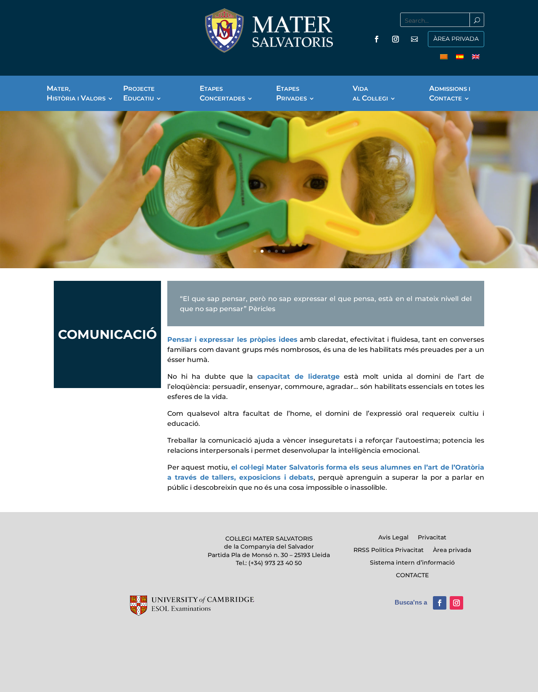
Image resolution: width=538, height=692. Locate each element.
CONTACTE (412, 575)
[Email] (414, 39)
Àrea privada (452, 550)
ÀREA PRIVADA (456, 38)
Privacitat (432, 537)
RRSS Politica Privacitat (388, 550)
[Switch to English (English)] (476, 56)
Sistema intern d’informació (412, 563)
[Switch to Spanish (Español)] (460, 56)
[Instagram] (395, 39)
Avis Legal (393, 537)
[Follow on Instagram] (456, 603)
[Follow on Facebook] (439, 603)
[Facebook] (376, 39)
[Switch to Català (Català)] (444, 56)
